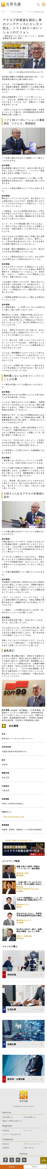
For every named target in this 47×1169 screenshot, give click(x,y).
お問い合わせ (29, 1148)
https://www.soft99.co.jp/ (13, 817)
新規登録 (12, 1167)
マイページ (28, 1130)
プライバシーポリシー (32, 1144)
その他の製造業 (16, 12)
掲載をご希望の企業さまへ (12, 1121)
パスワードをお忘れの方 (11, 1134)
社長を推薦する (29, 1117)
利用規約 (5, 1148)
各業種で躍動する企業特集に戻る (19, 840)
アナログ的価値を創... (36, 12)
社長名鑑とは (7, 1117)
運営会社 (5, 1144)
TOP (3, 12)
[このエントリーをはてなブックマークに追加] (18, 1160)
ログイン (35, 1167)
